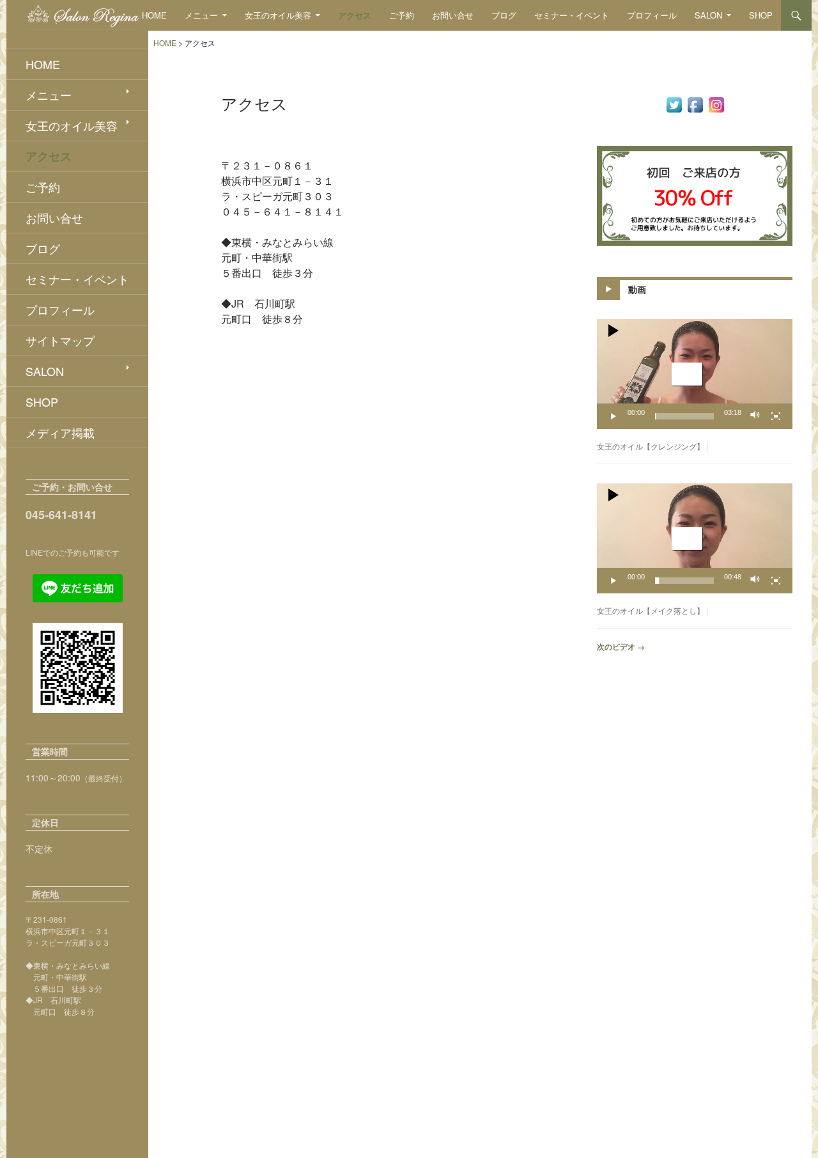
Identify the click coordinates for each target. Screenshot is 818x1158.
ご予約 (401, 15)
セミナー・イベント (571, 15)
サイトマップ (60, 340)
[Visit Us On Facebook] (695, 103)
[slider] (684, 416)
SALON (708, 15)
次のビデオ (621, 646)
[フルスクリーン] (775, 416)
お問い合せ (453, 15)
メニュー (201, 15)
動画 (637, 289)
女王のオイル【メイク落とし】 (650, 610)
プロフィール (652, 15)
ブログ (503, 15)
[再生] (613, 416)
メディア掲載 (60, 432)
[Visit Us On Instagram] (716, 103)
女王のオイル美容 (278, 15)
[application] (694, 374)
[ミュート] (755, 416)
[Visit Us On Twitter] (673, 103)
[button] (687, 374)
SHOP (761, 15)
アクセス (354, 15)
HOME (154, 15)
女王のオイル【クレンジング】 (650, 446)
